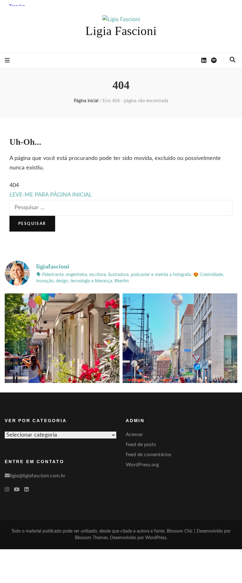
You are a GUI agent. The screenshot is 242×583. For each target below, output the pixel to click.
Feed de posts (141, 444)
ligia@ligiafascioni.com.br (38, 475)
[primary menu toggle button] (7, 60)
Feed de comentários (148, 454)
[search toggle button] (232, 60)
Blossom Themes (91, 538)
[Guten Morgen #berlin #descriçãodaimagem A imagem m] (62, 350)
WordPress (155, 538)
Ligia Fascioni (121, 31)
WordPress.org (142, 464)
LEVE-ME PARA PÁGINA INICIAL (50, 195)
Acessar (134, 434)
